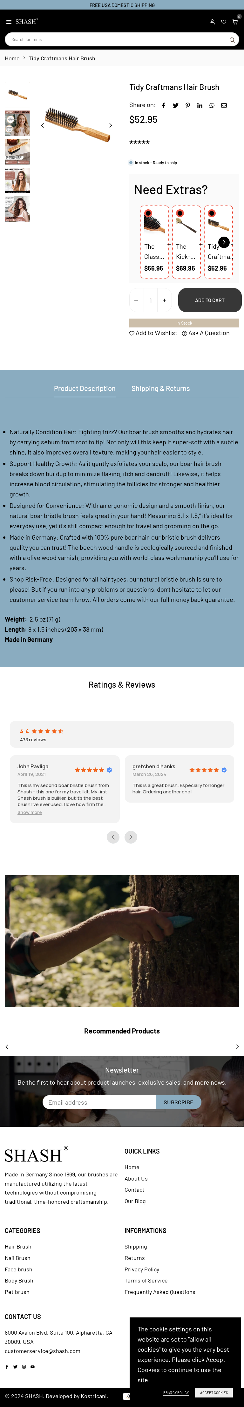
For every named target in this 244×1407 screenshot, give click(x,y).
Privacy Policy (142, 1269)
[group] (76, 125)
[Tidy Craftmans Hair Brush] (218, 225)
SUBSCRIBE (178, 1102)
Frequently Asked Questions (160, 1291)
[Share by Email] (224, 104)
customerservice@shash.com (42, 1350)
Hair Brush (18, 1246)
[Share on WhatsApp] (212, 104)
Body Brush (19, 1280)
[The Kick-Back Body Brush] (186, 225)
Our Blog (135, 1200)
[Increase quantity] (165, 300)
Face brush (18, 1269)
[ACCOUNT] (212, 21)
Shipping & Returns (161, 388)
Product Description (85, 388)
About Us (136, 1178)
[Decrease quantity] (137, 300)
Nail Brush (17, 1257)
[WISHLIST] (223, 21)
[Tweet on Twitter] (176, 104)
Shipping (136, 1246)
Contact (135, 1189)
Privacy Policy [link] (176, 1392)
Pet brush (17, 1291)
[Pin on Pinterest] (188, 104)
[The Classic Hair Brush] (154, 225)
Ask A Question (208, 332)
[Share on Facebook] (164, 104)
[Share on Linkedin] (200, 104)
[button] (9, 21)
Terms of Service (146, 1280)
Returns (135, 1257)
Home (12, 58)
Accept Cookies (214, 1392)
